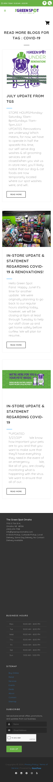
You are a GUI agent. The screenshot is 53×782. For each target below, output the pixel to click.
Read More (16, 194)
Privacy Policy (31, 764)
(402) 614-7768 (13, 529)
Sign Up (14, 749)
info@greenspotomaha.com (19, 532)
